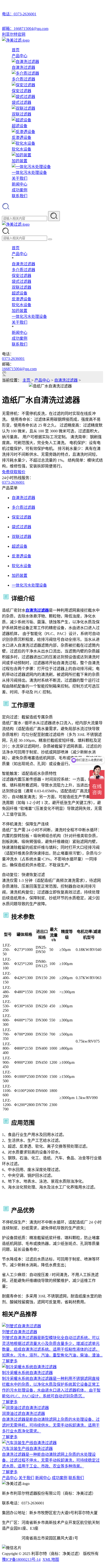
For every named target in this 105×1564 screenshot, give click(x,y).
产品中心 (19, 56)
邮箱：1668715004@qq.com (25, 29)
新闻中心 (19, 184)
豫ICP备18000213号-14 (21, 1559)
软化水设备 (21, 305)
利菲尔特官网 (13, 34)
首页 (16, 50)
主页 (26, 380)
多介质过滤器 (23, 270)
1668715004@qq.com (19, 369)
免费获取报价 (13, 472)
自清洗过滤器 (23, 264)
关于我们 (19, 178)
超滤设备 (19, 293)
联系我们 (19, 196)
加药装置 (19, 311)
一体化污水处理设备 (29, 316)
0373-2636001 (13, 359)
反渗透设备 (21, 299)
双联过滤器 (21, 287)
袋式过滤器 (21, 281)
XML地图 (50, 1559)
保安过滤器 (21, 276)
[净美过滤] (16, 40)
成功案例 (19, 190)
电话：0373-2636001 (19, 14)
